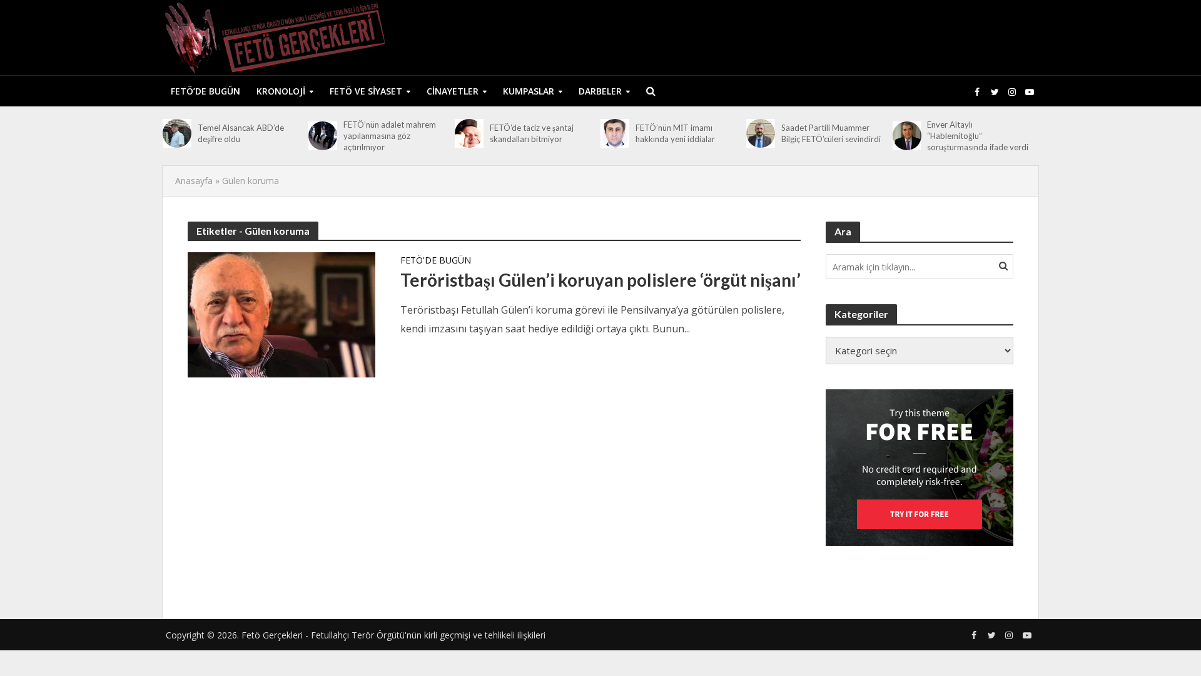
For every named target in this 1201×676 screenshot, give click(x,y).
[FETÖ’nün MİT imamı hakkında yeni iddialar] (614, 133)
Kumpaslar (528, 91)
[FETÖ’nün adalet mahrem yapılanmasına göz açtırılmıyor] (322, 135)
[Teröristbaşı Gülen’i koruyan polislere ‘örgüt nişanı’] (281, 313)
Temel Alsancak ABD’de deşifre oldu (241, 133)
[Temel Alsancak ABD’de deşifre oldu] (177, 133)
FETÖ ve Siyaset (366, 91)
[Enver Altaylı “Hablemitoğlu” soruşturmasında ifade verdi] (907, 135)
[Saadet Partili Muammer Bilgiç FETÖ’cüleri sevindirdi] (760, 133)
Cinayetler (453, 91)
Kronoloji (280, 91)
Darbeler (600, 91)
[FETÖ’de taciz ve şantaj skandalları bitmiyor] (469, 133)
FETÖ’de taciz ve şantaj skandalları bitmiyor (532, 133)
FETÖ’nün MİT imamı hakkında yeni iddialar (675, 133)
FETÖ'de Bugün (435, 261)
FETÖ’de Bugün (205, 91)
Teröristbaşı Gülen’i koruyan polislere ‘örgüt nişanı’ (600, 279)
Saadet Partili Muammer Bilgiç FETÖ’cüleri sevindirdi (831, 133)
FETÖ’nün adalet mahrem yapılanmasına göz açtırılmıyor (389, 136)
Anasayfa (194, 181)
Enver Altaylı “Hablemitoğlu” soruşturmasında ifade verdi (977, 136)
